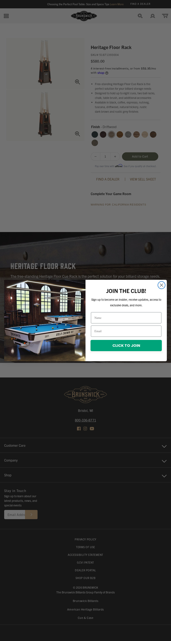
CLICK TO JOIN (126, 345)
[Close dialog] (161, 285)
